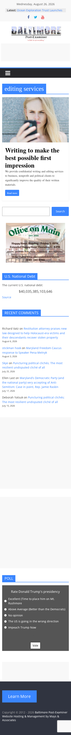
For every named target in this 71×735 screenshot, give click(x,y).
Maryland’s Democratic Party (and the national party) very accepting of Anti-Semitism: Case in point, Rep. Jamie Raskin (33, 382)
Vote (35, 645)
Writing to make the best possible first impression (32, 157)
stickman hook (11, 348)
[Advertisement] (35, 52)
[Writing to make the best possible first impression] (35, 99)
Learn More (19, 696)
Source (6, 297)
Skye (5, 363)
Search (60, 211)
